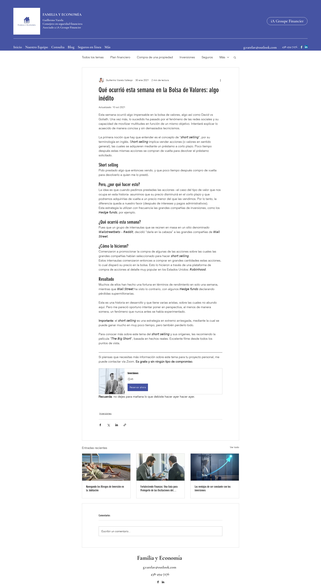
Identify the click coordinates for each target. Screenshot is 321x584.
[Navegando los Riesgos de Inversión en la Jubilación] (106, 467)
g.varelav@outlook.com (260, 47)
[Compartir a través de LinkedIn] (116, 425)
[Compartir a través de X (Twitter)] (108, 425)
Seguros (207, 57)
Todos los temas (93, 57)
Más (222, 57)
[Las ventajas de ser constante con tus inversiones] (215, 467)
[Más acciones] (220, 80)
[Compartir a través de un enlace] (124, 425)
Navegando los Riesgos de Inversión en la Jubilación (105, 488)
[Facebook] (301, 47)
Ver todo (234, 447)
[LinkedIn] (306, 47)
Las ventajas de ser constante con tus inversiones (213, 488)
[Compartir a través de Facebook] (100, 425)
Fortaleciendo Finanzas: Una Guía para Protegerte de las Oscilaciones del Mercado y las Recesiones (159, 488)
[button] (234, 57)
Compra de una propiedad (155, 57)
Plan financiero (120, 57)
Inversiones (187, 57)
